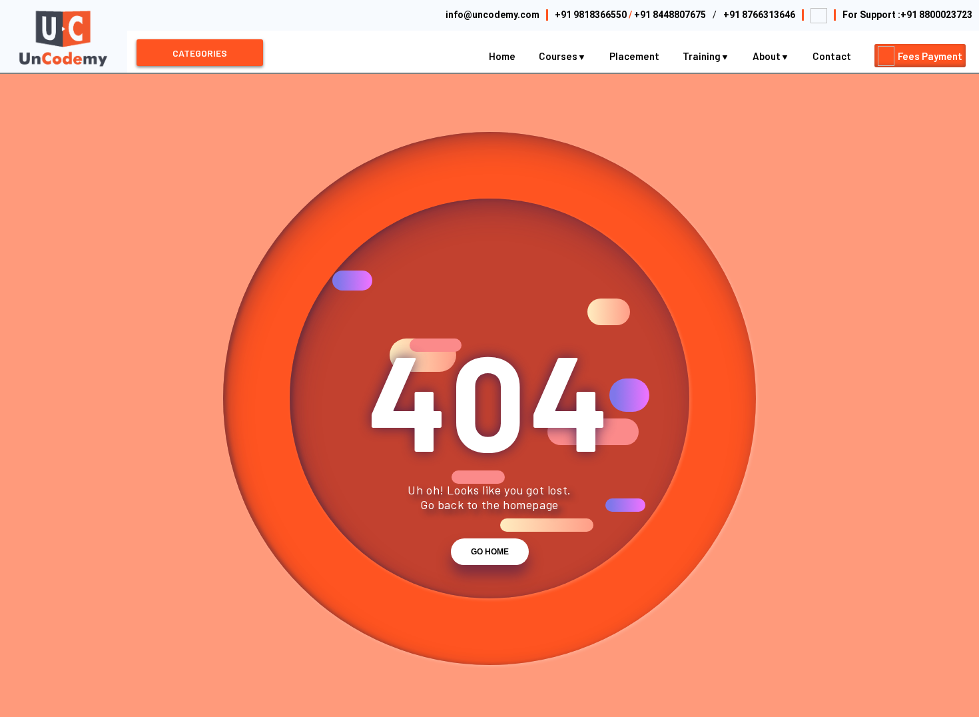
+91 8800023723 (936, 14)
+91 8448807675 (670, 14)
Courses (559, 56)
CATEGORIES (199, 53)
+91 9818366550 (591, 14)
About (768, 56)
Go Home (490, 551)
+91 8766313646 (759, 14)
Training (703, 56)
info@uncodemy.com (492, 14)
